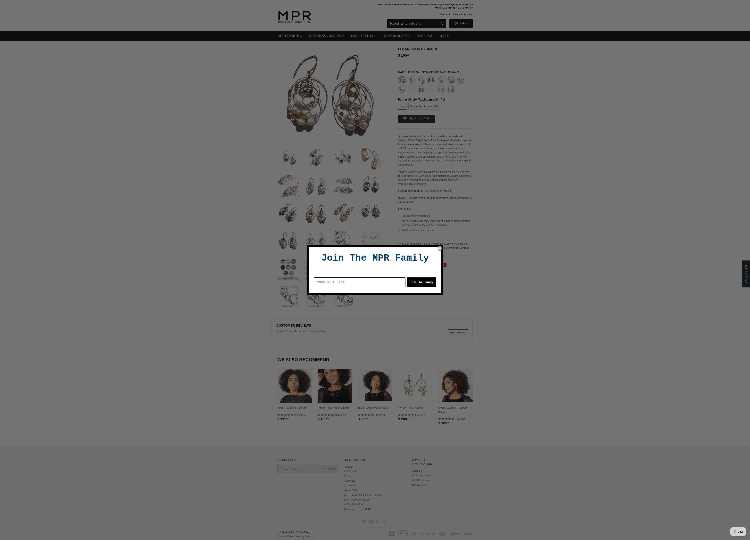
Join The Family (421, 282)
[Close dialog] (440, 248)
